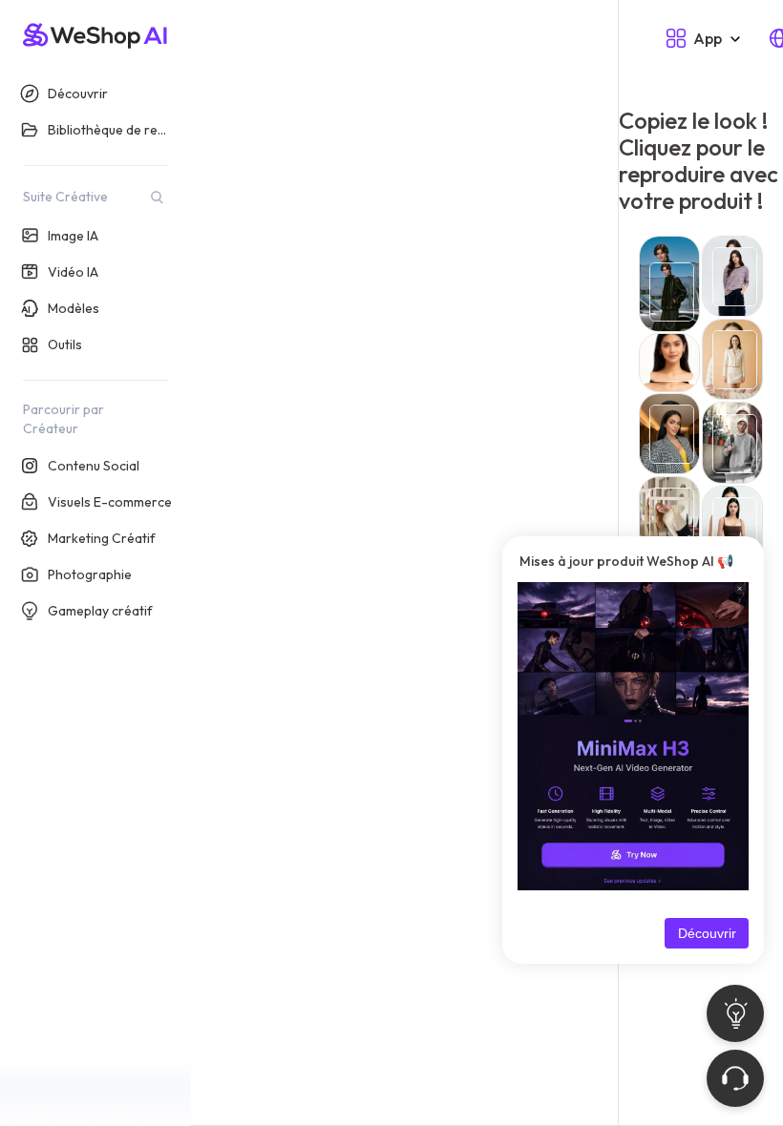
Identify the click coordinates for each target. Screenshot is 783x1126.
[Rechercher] (156, 196)
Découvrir (707, 933)
